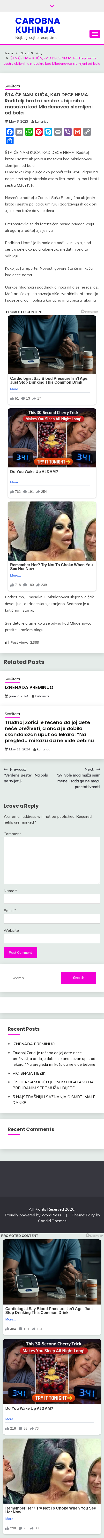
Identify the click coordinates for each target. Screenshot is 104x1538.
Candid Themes (52, 1220)
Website (11, 930)
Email (10, 910)
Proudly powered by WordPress (33, 1215)
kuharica (42, 121)
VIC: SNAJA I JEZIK (29, 1073)
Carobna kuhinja (37, 25)
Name (10, 890)
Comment (12, 833)
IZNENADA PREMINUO (29, 687)
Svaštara (12, 86)
